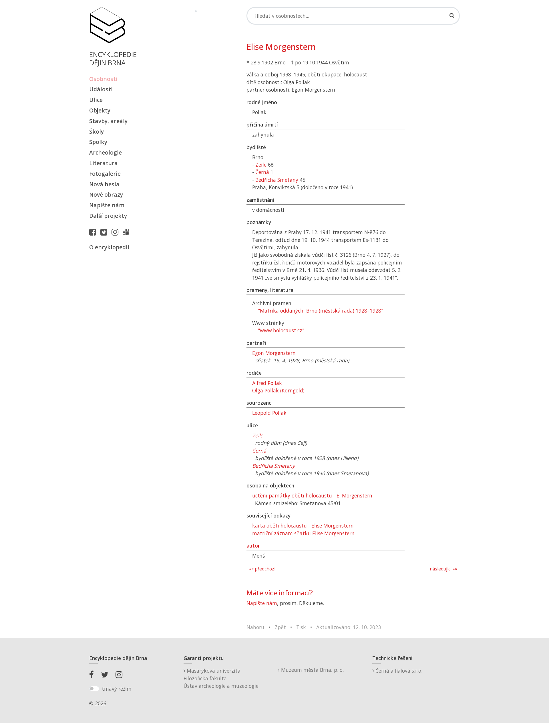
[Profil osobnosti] (127, 232)
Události (101, 89)
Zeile (260, 164)
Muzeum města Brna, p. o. (312, 669)
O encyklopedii (109, 247)
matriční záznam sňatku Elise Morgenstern (303, 533)
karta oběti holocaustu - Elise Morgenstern (303, 525)
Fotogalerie (105, 173)
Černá (262, 172)
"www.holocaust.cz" (281, 330)
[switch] (94, 688)
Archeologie (105, 152)
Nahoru (255, 627)
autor (253, 545)
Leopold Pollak (269, 412)
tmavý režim (117, 688)
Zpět (280, 627)
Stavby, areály (108, 121)
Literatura (103, 163)
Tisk (301, 627)
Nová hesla (104, 184)
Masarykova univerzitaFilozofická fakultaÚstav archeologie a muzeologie (221, 678)
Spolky (98, 142)
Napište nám (106, 205)
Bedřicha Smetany (276, 179)
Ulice (96, 100)
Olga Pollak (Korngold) (278, 390)
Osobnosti (103, 79)
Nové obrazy (106, 194)
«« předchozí (262, 569)
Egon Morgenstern (274, 352)
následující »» (443, 569)
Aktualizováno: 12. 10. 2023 (348, 627)
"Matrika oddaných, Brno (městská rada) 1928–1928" (320, 310)
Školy (96, 131)
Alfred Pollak (267, 383)
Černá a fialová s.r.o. (398, 670)
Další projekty (108, 216)
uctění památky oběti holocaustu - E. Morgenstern (312, 495)
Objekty (99, 110)
